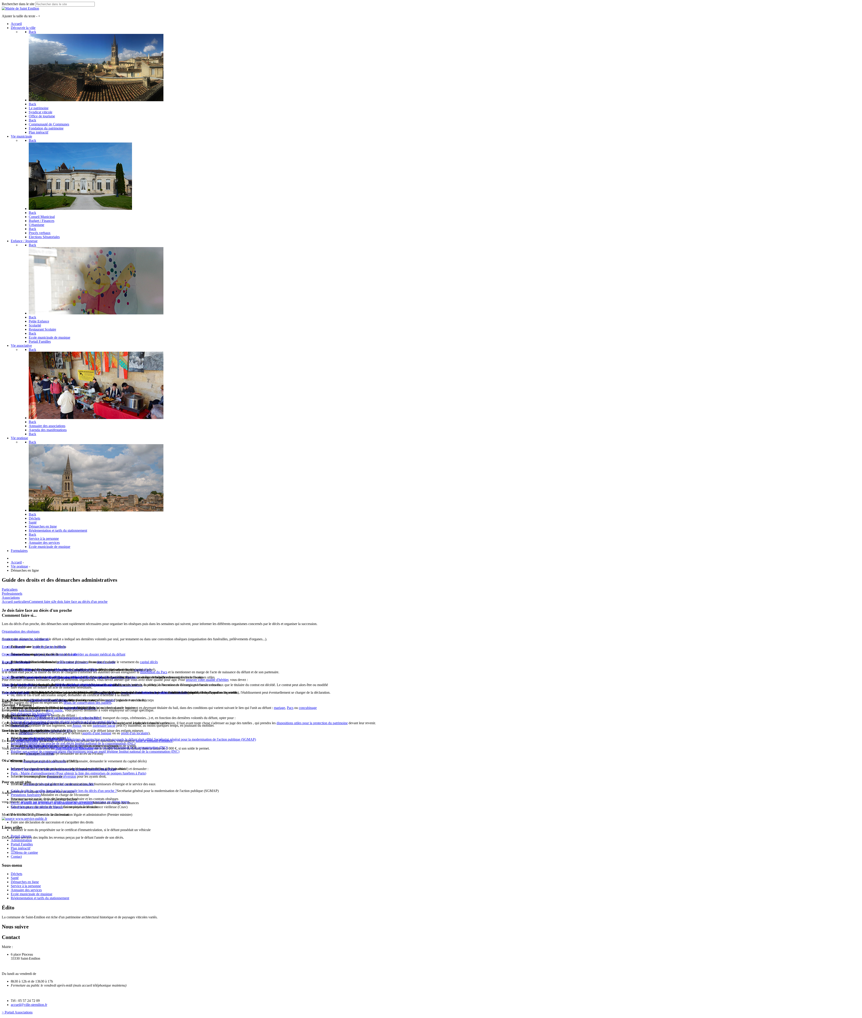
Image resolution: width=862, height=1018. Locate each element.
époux (76, 725)
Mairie (63, 769)
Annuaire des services (26, 890)
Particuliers (10, 589)
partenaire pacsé (104, 725)
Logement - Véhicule (17, 669)
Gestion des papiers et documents (25, 639)
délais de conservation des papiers (87, 702)
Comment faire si (41, 601)
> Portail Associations (17, 1012)
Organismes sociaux (16, 654)
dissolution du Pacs (153, 672)
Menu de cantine (26, 852)
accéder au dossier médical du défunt (99, 654)
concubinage (308, 708)
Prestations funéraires (26, 795)
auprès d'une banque (96, 733)
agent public (54, 710)
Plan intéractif (20, 848)
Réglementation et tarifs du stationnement (40, 898)
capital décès (149, 662)
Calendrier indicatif (15, 692)
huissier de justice (154, 692)
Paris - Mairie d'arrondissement (78, 773)
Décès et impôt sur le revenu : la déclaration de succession (52, 803)
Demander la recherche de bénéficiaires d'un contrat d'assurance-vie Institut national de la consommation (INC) (89, 747)
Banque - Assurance (16, 662)
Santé (15, 878)
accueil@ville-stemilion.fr (29, 1005)
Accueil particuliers (15, 601)
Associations (11, 597)
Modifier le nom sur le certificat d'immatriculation (46, 677)
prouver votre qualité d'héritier (207, 680)
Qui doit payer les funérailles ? (32, 714)
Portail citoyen (21, 836)
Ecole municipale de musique (31, 894)
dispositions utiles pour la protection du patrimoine (312, 723)
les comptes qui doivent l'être (76, 669)
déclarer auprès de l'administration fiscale (84, 685)
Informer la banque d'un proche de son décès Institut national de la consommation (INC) (73, 743)
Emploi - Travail (13, 647)
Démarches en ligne (25, 882)
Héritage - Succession (17, 685)
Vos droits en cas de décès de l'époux (37, 807)
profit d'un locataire (134, 733)
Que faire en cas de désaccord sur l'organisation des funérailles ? (56, 718)
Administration (21, 840)
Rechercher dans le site (18, 4)
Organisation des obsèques (21, 631)
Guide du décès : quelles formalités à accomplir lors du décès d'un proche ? (64, 791)
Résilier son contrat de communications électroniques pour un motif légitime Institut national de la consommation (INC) (95, 751)
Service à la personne (26, 886)
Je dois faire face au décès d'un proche (80, 601)
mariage (279, 708)
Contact (16, 856)
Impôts (6, 677)
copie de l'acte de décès (49, 647)
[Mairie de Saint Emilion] (20, 8)
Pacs (290, 708)
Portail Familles (22, 844)
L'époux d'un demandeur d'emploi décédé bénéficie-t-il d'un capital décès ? (64, 722)
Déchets (16, 874)
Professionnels (12, 593)
